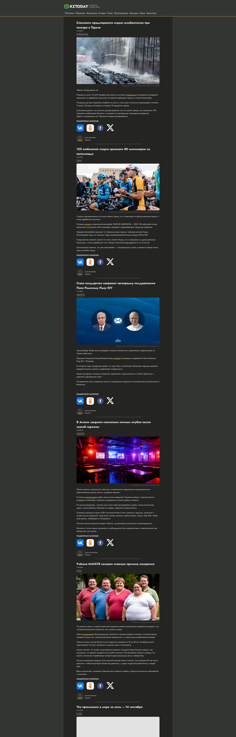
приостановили (91, 497)
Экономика (91, 13)
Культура (133, 13)
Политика (69, 13)
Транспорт (151, 13)
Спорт (110, 13)
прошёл (87, 224)
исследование (88, 634)
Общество (80, 13)
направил (117, 358)
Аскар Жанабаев (90, 138)
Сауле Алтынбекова (91, 552)
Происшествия (121, 13)
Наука (142, 13)
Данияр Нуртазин (90, 411)
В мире (102, 13)
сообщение (131, 95)
